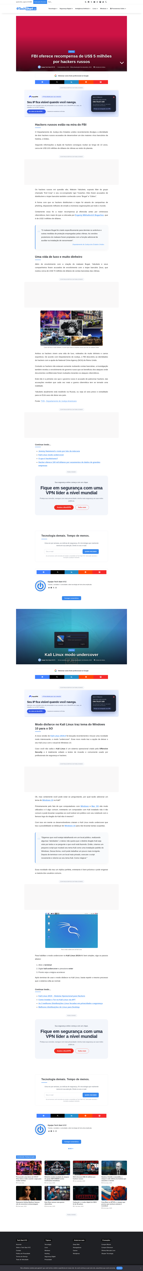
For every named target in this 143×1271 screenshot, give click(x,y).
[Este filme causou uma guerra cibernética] (57, 1193)
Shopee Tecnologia (107, 1253)
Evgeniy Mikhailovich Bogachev (89, 215)
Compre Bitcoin (106, 1244)
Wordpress (76, 1253)
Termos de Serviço (22, 1256)
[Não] (141, 1268)
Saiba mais (82, 507)
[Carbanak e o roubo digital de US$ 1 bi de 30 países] (86, 1193)
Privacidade (48, 1259)
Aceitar (119, 1268)
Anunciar (18, 1244)
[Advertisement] (71, 172)
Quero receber (91, 551)
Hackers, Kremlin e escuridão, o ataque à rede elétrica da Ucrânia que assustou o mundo (113, 1178)
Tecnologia (52, 8)
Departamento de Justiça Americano (61, 401)
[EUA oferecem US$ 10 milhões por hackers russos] (86, 1168)
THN (43, 401)
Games (75, 1250)
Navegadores (77, 1247)
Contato (18, 1250)
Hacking (71, 51)
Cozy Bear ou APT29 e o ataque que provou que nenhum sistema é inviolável (113, 1204)
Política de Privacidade (23, 1253)
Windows (103, 8)
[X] (53, 588)
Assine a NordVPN (64, 507)
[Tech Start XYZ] (26, 8)
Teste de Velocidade (22, 1259)
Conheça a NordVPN (71, 103)
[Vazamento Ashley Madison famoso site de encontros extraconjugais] (29, 1193)
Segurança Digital (65, 8)
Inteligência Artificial (82, 8)
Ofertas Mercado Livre (108, 1250)
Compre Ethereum (107, 1247)
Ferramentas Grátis (118, 8)
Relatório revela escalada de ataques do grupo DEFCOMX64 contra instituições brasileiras (57, 1178)
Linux (94, 8)
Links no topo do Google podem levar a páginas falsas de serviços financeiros (70, 2)
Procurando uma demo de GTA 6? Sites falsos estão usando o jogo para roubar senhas (28, 1178)
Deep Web (76, 1244)
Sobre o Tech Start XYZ (23, 1247)
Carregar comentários (71, 598)
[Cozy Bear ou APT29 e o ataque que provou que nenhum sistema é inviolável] (114, 1193)
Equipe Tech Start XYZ (47, 67)
